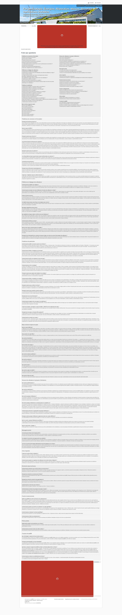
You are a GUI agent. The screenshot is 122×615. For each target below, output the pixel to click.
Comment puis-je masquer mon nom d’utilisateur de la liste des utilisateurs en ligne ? (38, 72)
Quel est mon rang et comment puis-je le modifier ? (31, 80)
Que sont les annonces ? (26, 111)
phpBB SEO (27, 601)
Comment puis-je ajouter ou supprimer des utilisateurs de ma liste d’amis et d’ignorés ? (76, 77)
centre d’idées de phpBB (91, 542)
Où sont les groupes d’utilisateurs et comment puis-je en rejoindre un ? (72, 61)
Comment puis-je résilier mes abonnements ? (68, 93)
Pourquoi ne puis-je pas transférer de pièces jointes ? (32, 95)
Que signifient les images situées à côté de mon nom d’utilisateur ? (35, 77)
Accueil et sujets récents (58, 599)
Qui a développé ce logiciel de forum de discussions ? (69, 102)
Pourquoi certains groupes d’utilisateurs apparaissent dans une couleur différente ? (75, 63)
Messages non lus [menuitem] (80, 5)
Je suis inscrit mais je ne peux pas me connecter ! (31, 61)
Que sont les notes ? (26, 113)
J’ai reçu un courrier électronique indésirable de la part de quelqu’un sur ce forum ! (75, 72)
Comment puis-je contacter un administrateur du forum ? (70, 106)
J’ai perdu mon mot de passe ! (27, 65)
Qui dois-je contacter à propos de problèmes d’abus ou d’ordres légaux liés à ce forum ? (76, 105)
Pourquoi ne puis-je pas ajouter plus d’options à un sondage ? (34, 91)
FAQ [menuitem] (21, 22)
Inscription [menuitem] (92, 2)
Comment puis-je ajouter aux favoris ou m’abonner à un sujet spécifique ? (73, 91)
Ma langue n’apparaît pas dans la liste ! (29, 76)
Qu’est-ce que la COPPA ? (27, 58)
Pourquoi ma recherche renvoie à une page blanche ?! (69, 83)
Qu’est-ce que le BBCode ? (27, 105)
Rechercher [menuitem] (26, 22)
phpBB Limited (52, 537)
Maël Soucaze (40, 600)
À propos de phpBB (61, 538)
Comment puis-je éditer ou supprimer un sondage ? (32, 92)
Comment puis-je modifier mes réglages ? (30, 71)
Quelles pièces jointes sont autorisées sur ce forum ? (69, 97)
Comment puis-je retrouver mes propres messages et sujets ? (71, 86)
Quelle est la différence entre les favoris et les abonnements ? (71, 90)
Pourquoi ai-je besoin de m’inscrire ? (29, 57)
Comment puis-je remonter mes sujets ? (29, 101)
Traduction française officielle (30, 600)
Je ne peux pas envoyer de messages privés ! (68, 70)
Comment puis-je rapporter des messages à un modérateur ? (33, 97)
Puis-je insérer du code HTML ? (28, 106)
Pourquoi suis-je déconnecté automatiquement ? (31, 66)
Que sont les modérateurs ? (64, 58)
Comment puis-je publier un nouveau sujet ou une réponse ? (33, 86)
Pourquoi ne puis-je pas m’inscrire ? (29, 60)
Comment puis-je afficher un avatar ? (29, 78)
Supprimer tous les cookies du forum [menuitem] (72, 599)
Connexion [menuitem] (99, 2)
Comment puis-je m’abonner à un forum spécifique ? (69, 92)
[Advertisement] (62, 35)
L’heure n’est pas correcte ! (27, 73)
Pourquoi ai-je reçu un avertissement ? (29, 96)
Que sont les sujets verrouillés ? (28, 114)
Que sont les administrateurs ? (65, 57)
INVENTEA (39, 603)
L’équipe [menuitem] (31, 22)
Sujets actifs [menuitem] (99, 5)
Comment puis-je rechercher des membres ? (68, 85)
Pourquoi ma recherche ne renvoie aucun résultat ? (69, 82)
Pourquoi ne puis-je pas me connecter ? (29, 62)
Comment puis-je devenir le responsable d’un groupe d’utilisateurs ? (72, 62)
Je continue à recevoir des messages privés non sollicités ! (70, 71)
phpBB (34, 211)
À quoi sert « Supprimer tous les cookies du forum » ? (32, 67)
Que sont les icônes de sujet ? (27, 115)
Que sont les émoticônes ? (27, 108)
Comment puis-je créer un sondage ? (29, 90)
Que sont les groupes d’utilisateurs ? (66, 60)
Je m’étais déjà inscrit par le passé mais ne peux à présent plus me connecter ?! (37, 63)
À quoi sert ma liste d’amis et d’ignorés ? (67, 76)
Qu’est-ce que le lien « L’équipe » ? (66, 66)
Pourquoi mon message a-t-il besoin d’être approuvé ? (32, 100)
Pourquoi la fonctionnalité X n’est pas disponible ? (69, 103)
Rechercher (33, 26)
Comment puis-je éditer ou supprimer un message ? (32, 87)
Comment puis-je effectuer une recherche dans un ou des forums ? (72, 81)
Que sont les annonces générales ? (29, 110)
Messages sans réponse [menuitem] (90, 5)
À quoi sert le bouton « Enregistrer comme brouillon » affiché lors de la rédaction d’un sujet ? (39, 99)
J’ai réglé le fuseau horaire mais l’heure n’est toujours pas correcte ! (35, 75)
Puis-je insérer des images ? (27, 109)
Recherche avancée (35, 26)
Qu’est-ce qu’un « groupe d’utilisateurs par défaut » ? (69, 65)
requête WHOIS (39, 549)
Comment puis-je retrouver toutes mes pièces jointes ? (69, 98)
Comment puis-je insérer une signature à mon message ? (33, 89)
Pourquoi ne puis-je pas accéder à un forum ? (30, 94)
